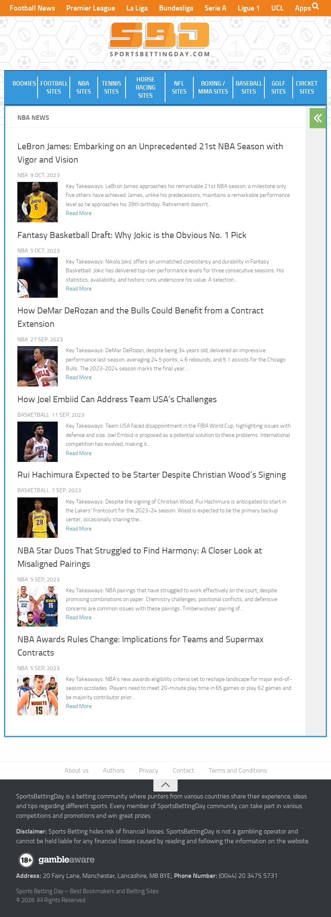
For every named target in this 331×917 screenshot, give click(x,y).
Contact (183, 770)
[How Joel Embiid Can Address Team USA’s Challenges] (37, 442)
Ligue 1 (249, 8)
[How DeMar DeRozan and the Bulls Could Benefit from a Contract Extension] (37, 366)
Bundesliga (176, 8)
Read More (79, 213)
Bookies (24, 83)
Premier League (90, 8)
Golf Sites (278, 87)
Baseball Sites (249, 87)
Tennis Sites (111, 87)
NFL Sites (179, 87)
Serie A (215, 8)
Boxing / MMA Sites (213, 87)
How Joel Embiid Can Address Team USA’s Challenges (117, 399)
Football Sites (54, 87)
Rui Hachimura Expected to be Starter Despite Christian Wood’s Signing (151, 475)
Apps (303, 8)
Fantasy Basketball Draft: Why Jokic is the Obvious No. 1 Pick (132, 235)
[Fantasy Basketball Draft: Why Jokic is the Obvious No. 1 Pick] (37, 277)
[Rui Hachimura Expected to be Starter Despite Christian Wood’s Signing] (37, 517)
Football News (32, 8)
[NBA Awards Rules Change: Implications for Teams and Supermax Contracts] (37, 695)
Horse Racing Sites (145, 87)
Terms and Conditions (238, 770)
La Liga (137, 8)
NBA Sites (83, 87)
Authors (113, 770)
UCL (277, 8)
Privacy (148, 770)
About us (76, 770)
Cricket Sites (307, 87)
